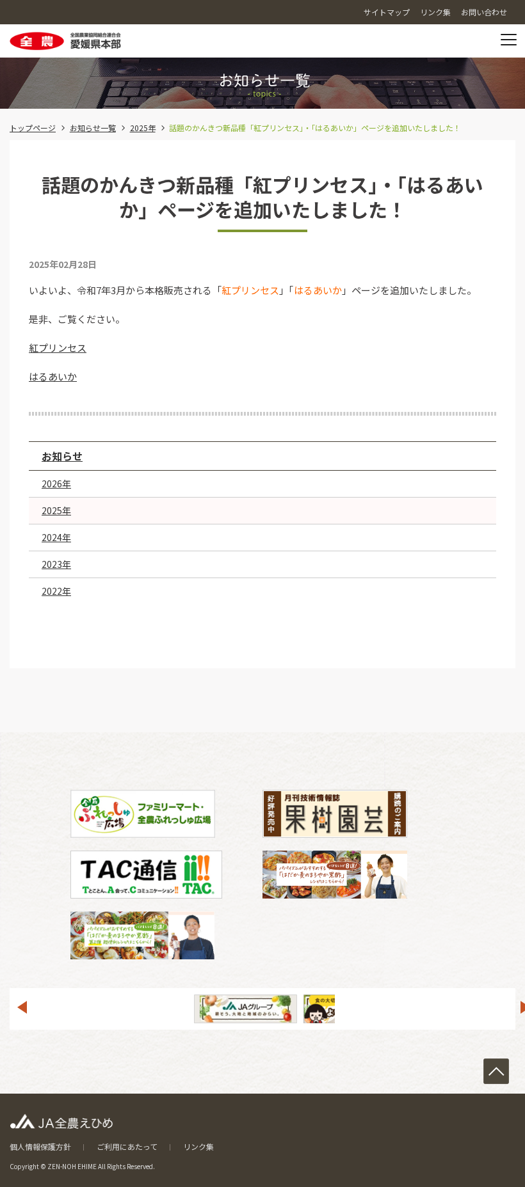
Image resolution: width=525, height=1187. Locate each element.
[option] (245, 1008)
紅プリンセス (57, 347)
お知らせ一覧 (93, 127)
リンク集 (198, 1146)
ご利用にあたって (127, 1146)
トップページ (33, 127)
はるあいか (53, 376)
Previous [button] (22, 1007)
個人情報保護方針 (40, 1146)
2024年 (56, 537)
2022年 (56, 591)
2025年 (143, 127)
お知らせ (62, 456)
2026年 (56, 483)
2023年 (56, 564)
